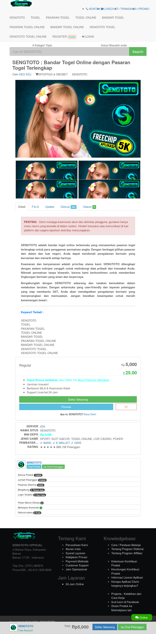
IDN (42, 426)
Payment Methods (77, 561)
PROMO (143, 9)
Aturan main (73, 549)
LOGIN (89, 36)
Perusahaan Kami (77, 545)
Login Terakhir (31, 495)
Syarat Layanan (75, 553)
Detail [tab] (21, 207)
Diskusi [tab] (68, 207)
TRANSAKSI (127, 9)
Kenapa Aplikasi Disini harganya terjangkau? (125, 583)
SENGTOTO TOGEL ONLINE (28, 36)
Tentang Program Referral (127, 549)
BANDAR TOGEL (113, 17)
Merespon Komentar (29, 508)
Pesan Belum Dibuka (30, 503)
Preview (66, 407)
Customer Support (77, 565)
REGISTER (63, 36)
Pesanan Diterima (30, 485)
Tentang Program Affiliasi (126, 553)
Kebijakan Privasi (76, 557)
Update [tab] (49, 207)
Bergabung (31, 490)
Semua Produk (29, 475)
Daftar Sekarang (78, 399)
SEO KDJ (25, 74)
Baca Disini (90, 414)
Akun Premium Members (93, 380)
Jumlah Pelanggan (32, 480)
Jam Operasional (76, 569)
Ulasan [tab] (89, 207)
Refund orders (29, 513)
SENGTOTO (17, 17)
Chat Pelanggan (55, 466)
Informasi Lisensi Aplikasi (127, 577)
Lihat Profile (34, 466)
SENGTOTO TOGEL (102, 27)
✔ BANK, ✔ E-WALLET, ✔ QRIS (60, 443)
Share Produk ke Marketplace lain (121, 608)
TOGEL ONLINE (85, 17)
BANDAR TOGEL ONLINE (67, 27)
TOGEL (35, 17)
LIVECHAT (111, 9)
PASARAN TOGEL (58, 17)
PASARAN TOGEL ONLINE (27, 27)
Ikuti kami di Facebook (125, 602)
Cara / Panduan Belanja (126, 545)
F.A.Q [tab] (35, 207)
